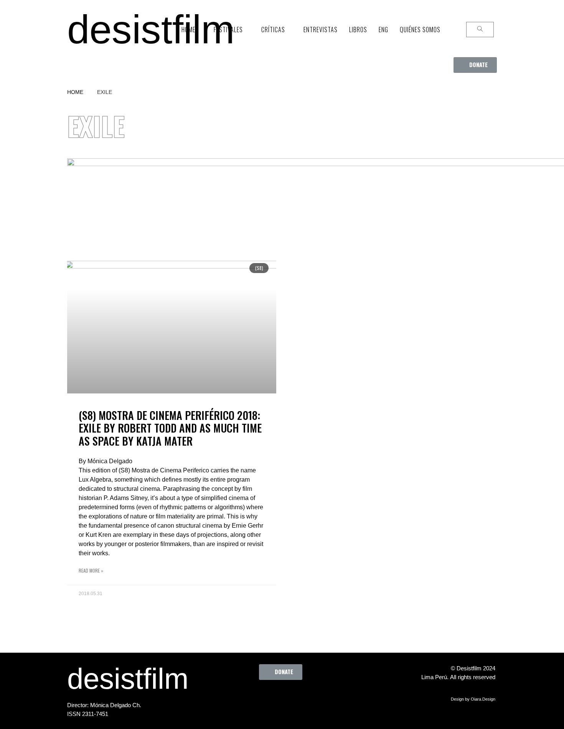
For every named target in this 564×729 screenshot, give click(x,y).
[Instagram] (284, 697)
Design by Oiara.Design (473, 699)
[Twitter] (263, 697)
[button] (475, 65)
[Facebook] (242, 697)
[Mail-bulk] (326, 697)
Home (75, 92)
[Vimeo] (305, 697)
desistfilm (150, 29)
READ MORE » (91, 570)
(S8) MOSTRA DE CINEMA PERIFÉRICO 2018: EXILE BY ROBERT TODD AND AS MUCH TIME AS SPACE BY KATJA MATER (170, 428)
